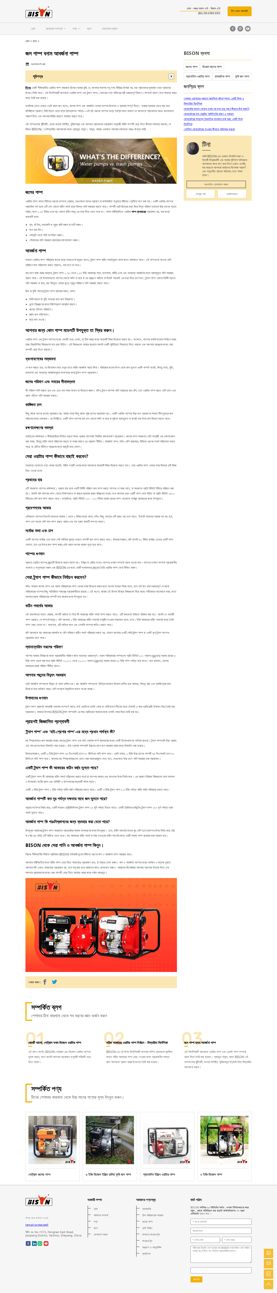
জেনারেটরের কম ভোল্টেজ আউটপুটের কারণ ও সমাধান (209, 114)
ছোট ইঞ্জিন (147, 1228)
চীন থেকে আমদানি (239, 11)
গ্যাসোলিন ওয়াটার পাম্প (198, 76)
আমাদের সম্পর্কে (54, 28)
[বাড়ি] (38, 12)
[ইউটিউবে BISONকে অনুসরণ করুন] (248, 28)
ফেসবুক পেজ (201, 194)
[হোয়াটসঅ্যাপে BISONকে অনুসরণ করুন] (39, 1243)
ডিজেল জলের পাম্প (212, 67)
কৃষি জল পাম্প (242, 76)
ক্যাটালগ (146, 1253)
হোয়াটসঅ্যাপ (231, 194)
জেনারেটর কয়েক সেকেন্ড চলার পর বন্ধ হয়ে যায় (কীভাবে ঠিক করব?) (216, 109)
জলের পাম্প (191, 67)
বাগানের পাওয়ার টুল (151, 1234)
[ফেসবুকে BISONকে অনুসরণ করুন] (233, 28)
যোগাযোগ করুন (110, 28)
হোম (33, 28)
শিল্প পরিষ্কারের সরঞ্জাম (152, 1215)
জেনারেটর (146, 1208)
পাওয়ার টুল (147, 1240)
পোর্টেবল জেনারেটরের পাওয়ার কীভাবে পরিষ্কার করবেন (209, 129)
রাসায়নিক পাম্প (222, 76)
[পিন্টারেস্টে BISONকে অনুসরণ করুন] (240, 28)
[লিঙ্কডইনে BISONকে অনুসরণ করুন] (34, 1243)
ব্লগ (89, 28)
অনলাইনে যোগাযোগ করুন (216, 184)
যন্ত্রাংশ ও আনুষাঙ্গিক (152, 1247)
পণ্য (75, 28)
